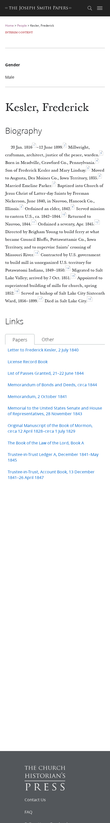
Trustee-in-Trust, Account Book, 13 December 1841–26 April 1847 (51, 474)
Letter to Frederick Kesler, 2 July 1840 (43, 350)
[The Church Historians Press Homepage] (45, 789)
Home (9, 25)
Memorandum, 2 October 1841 (37, 396)
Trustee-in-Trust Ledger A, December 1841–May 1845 (53, 457)
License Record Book (28, 361)
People (22, 25)
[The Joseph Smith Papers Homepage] (38, 9)
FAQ (28, 812)
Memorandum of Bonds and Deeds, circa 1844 (52, 385)
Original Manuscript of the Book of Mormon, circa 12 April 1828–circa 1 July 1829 (50, 428)
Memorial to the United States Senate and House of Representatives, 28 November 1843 (55, 410)
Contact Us (35, 800)
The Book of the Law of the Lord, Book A (46, 443)
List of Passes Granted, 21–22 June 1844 (46, 373)
